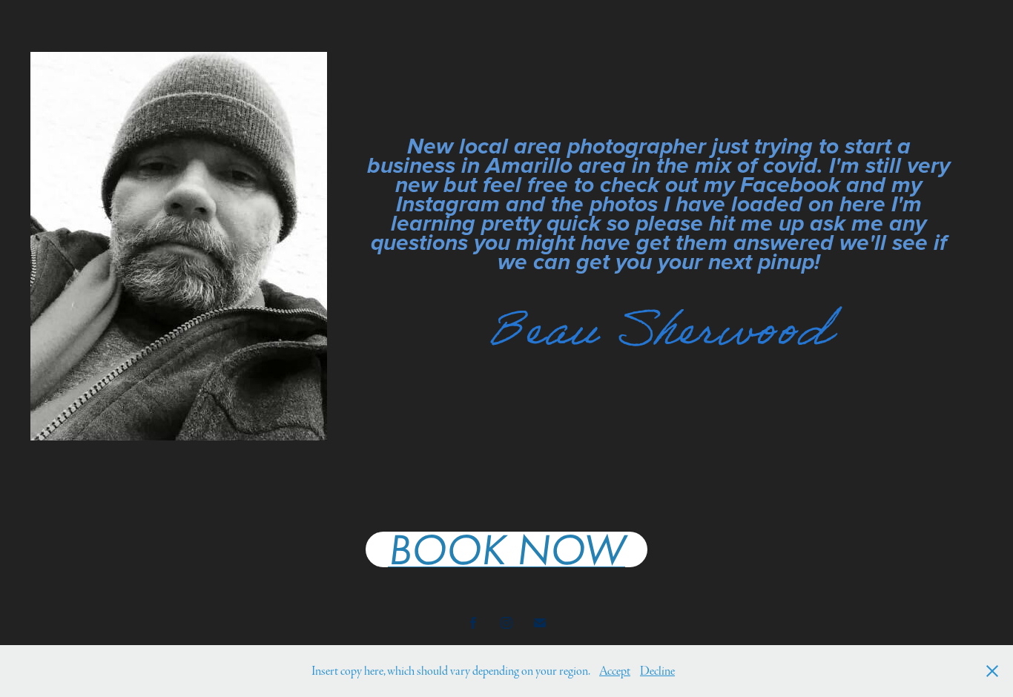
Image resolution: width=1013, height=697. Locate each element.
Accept (614, 670)
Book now (506, 549)
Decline (657, 670)
